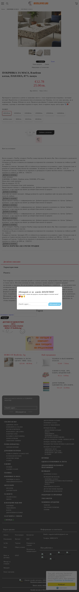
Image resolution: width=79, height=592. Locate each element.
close (61, 285)
